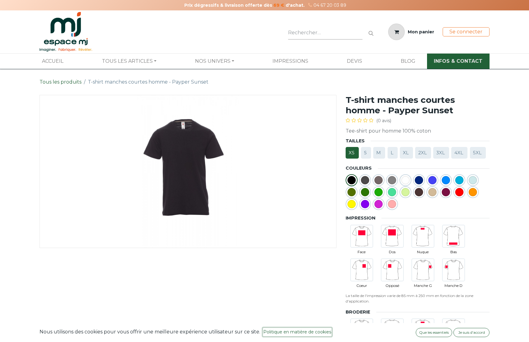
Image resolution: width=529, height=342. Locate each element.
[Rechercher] (371, 31)
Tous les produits (60, 82)
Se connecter (465, 32)
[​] (310, 5)
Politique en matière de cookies (297, 332)
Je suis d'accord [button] (471, 332)
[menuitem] (52, 61)
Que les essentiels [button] (434, 332)
